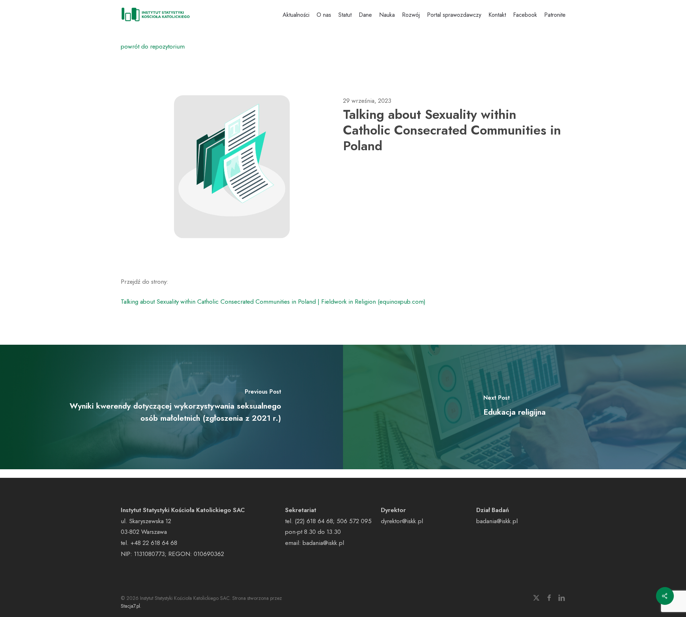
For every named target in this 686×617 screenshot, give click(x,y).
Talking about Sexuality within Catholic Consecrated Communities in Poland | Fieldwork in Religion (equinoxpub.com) (273, 301)
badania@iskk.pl (323, 542)
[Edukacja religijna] (514, 407)
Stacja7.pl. (131, 606)
